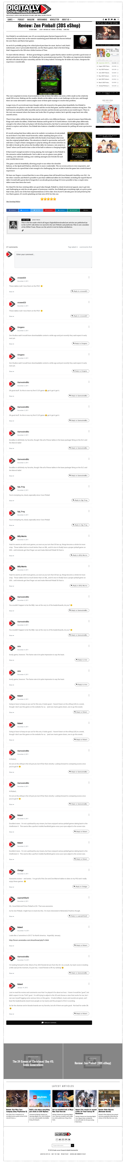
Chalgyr (20, 870)
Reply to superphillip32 (79, 916)
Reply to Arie (82, 660)
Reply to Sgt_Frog (81, 500)
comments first (86, 247)
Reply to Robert (81, 712)
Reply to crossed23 (80, 291)
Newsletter (54, 19)
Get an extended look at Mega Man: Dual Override (62, 1110)
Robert (20, 696)
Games (10, 19)
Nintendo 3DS (47, 29)
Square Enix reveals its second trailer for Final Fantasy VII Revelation (86, 1111)
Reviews (53, 29)
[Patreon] (111, 19)
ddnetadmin (34, 29)
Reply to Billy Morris (80, 555)
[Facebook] (103, 19)
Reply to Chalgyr (81, 886)
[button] (72, 1145)
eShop (41, 29)
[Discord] (114, 19)
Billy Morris (21, 536)
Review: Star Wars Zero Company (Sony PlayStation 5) (16, 1110)
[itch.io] (109, 19)
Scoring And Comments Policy (78, 1154)
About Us (65, 19)
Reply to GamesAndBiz (79, 396)
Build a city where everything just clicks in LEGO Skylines (39, 1110)
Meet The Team (55, 1154)
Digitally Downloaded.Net (72, 1150)
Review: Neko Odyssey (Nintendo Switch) (106, 1110)
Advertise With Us (45, 1154)
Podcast (21, 19)
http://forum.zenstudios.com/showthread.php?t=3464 (29, 940)
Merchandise (42, 19)
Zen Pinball (59, 29)
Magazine (30, 19)
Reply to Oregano (81, 343)
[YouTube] (106, 19)
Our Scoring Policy (13, 201)
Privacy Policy (64, 1154)
